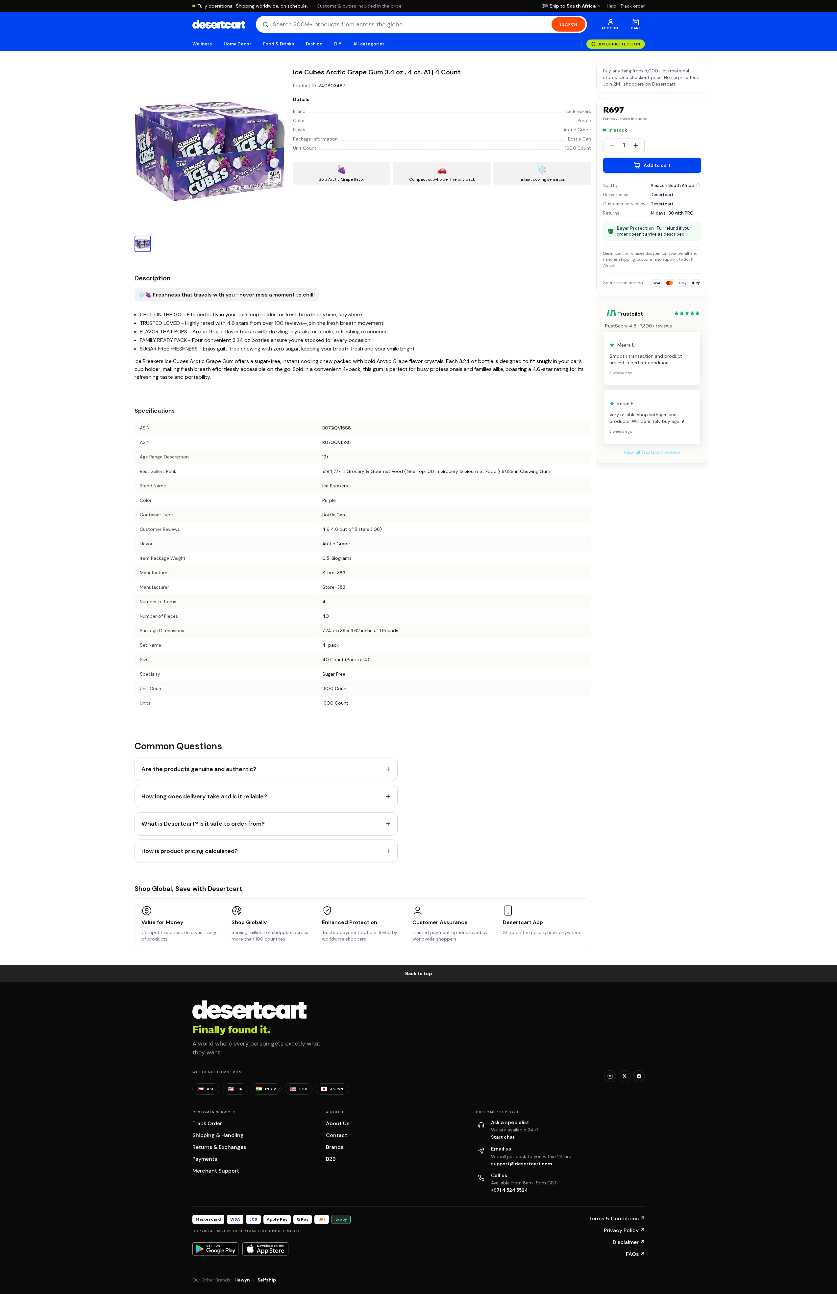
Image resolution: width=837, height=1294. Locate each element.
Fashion (314, 44)
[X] (624, 1076)
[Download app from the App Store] (265, 1248)
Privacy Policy (624, 1230)
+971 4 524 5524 (509, 1190)
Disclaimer (629, 1242)
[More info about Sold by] (698, 185)
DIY (337, 44)
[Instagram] (610, 1076)
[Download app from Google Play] (215, 1248)
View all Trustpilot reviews (652, 452)
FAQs (635, 1254)
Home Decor (237, 44)
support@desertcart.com (521, 1164)
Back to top (418, 973)
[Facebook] (639, 1076)
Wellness (202, 44)
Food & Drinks (278, 44)
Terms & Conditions (617, 1218)
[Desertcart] (218, 24)
